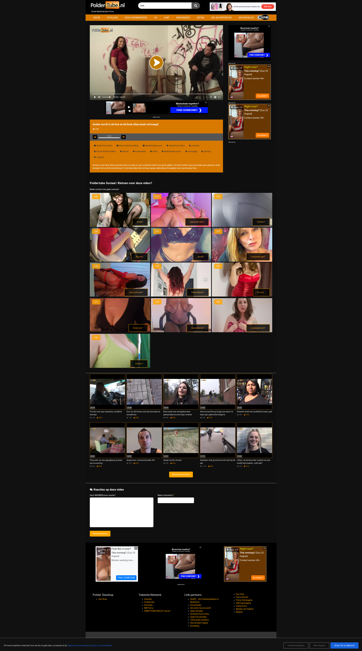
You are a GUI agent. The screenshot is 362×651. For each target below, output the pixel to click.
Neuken (239, 612)
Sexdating (194, 626)
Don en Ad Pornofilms (129, 145)
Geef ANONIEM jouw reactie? (103, 495)
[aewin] (120, 226)
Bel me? (139, 257)
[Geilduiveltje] (181, 261)
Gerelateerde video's (181, 474)
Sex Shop (102, 599)
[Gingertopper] (120, 296)
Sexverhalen (195, 605)
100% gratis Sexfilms (199, 620)
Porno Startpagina (244, 600)
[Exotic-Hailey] (120, 261)
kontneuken (140, 151)
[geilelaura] (242, 261)
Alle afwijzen (319, 645)
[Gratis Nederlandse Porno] (107, 5)
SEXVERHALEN (246, 17)
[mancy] (120, 331)
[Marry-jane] (181, 331)
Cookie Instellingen (296, 645)
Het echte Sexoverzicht (200, 608)
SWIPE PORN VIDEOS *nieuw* (157, 611)
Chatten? (261, 222)
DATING (200, 17)
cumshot (195, 145)
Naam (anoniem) (166, 495)
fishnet (125, 151)
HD (155, 17)
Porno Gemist (242, 597)
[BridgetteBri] (181, 226)
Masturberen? (197, 292)
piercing (207, 151)
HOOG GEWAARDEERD (136, 17)
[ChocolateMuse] (242, 226)
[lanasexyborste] (242, 296)
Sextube (148, 599)
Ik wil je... (261, 292)
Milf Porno (148, 608)
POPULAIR (112, 17)
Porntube (148, 605)
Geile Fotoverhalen (198, 617)
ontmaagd (192, 151)
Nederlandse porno (153, 145)
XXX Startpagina (243, 603)
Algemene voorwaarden (78, 645)
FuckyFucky (149, 602)
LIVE (96, 196)
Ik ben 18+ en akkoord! (344, 645)
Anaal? (140, 222)
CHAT (166, 17)
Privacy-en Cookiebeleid (100, 645)
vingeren (100, 157)
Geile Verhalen (196, 611)
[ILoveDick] (181, 296)
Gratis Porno (241, 606)
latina (155, 151)
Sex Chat (240, 594)
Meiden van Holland (244, 609)
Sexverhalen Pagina (199, 623)
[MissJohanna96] (120, 367)
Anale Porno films (104, 145)
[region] (181, 644)
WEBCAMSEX (183, 17)
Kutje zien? (138, 328)
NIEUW (96, 17)
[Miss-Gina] (242, 331)
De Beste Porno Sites (199, 614)
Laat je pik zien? (197, 222)
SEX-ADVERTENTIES (221, 17)
